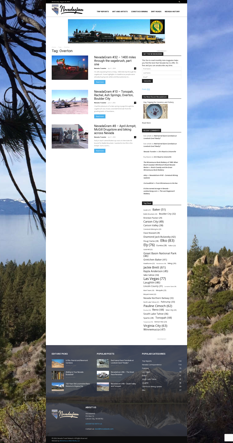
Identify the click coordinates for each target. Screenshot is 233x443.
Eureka (161, 245)
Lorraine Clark (170, 286)
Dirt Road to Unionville (167, 151)
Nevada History (172, 11)
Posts (146, 89)
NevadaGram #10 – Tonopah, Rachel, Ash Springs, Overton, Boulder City (113, 95)
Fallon (172, 245)
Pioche (147, 310)
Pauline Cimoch (157, 306)
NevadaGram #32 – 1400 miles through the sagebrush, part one (115, 60)
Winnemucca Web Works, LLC (70, 441)
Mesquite (161, 290)
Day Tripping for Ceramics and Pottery (158, 102)
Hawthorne (149, 263)
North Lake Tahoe (151, 302)
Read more (100, 82)
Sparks (148, 318)
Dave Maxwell (151, 233)
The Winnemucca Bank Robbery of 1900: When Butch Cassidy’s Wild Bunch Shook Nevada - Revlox (160, 164)
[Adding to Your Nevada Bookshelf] (58, 375)
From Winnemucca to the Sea (166, 183)
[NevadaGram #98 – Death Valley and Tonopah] (103, 387)
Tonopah (163, 317)
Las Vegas (154, 278)
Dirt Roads (156, 11)
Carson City (153, 221)
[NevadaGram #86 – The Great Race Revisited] (103, 375)
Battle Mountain (150, 214)
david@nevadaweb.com (104, 429)
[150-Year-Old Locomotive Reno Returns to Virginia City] (58, 387)
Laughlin (151, 282)
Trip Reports (103, 11)
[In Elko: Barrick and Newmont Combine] (58, 363)
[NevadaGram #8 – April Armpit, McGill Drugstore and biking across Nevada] (70, 136)
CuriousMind (148, 183)
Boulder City (167, 214)
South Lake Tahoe (155, 314)
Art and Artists (120, 11)
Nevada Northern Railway (158, 298)
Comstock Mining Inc (152, 229)
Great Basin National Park (159, 254)
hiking (172, 263)
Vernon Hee (160, 322)
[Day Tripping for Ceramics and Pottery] (155, 118)
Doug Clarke (151, 241)
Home (54, 47)
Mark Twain (148, 290)
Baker (159, 209)
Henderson (161, 263)
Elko (167, 240)
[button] (179, 2)
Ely (149, 245)
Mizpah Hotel (149, 294)
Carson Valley (153, 225)
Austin (147, 210)
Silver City (171, 310)
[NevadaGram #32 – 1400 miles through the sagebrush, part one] (70, 67)
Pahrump (168, 302)
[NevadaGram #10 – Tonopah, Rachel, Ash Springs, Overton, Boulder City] (70, 102)
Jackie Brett (154, 267)
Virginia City (155, 325)
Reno (158, 309)
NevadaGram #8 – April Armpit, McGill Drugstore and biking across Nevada (115, 129)
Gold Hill (147, 249)
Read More (146, 123)
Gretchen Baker (155, 259)
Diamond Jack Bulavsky (159, 236)
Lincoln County (153, 286)
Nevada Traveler (100, 68)
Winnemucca (154, 329)
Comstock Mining (139, 11)
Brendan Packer (152, 218)
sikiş (145, 175)
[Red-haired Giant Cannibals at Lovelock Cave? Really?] (103, 363)
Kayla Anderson (155, 271)
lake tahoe (151, 275)
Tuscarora (148, 322)
